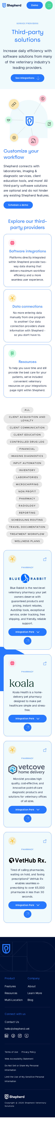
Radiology (27, 506)
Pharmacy (27, 498)
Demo (34, 5)
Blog (30, 1000)
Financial (27, 449)
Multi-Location (14, 1000)
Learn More (35, 993)
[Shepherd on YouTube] (26, 1035)
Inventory (27, 470)
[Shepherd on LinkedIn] (6, 1035)
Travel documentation (27, 527)
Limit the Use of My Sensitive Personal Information (24, 1079)
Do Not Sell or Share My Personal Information (21, 1068)
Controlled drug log (27, 442)
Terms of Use (11, 1052)
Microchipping (27, 484)
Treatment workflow (27, 534)
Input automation (27, 463)
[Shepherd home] (14, 5)
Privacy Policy (29, 1052)
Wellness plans (27, 541)
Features (10, 986)
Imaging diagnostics (27, 456)
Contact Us (12, 1022)
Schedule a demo (18, 205)
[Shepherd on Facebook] (13, 1035)
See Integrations (24, 78)
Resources (11, 993)
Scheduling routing (27, 520)
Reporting (27, 513)
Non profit (27, 491)
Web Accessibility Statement (19, 1059)
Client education (27, 435)
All (27, 410)
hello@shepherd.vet (17, 1029)
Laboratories (27, 477)
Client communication (27, 428)
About (32, 986)
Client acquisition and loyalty (27, 419)
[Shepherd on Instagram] (20, 1035)
